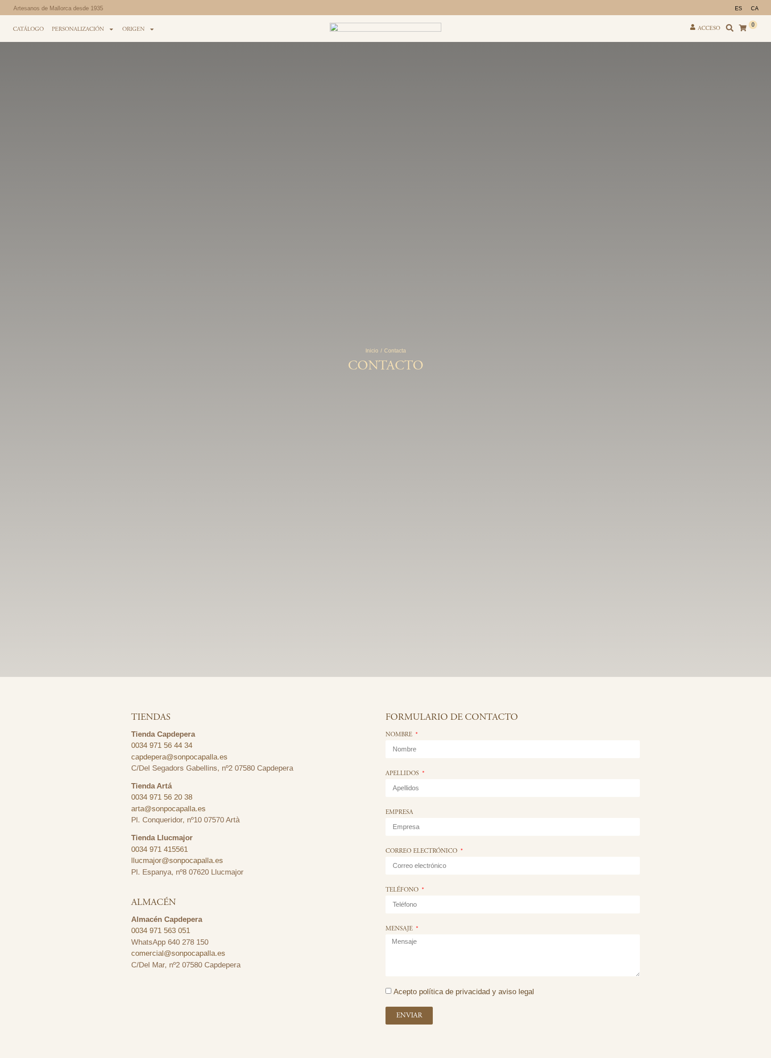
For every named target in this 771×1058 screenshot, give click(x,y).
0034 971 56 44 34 (161, 745)
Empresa (399, 812)
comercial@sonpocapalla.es (178, 953)
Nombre (400, 734)
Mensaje (400, 929)
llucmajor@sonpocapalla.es (177, 860)
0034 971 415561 (159, 849)
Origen (133, 29)
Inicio (371, 351)
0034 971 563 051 (160, 930)
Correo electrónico (422, 851)
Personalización (78, 29)
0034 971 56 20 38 (161, 797)
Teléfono (403, 890)
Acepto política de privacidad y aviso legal (464, 991)
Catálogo (28, 29)
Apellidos (403, 773)
